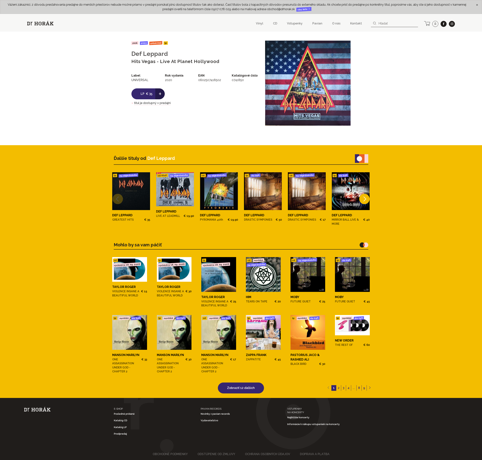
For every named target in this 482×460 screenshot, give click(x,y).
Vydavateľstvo (209, 420)
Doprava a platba (314, 454)
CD (275, 23)
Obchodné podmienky (170, 454)
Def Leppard (149, 53)
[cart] (427, 23)
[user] (435, 24)
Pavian (317, 23)
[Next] (364, 199)
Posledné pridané (124, 413)
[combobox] (394, 23)
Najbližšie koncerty (298, 417)
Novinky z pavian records (215, 413)
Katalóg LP (120, 427)
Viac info (302, 9)
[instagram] (452, 24)
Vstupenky (295, 23)
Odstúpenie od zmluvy (216, 454)
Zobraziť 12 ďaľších (241, 388)
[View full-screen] (345, 46)
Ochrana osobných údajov (267, 454)
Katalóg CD (120, 420)
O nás (336, 23)
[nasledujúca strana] (370, 388)
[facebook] (444, 24)
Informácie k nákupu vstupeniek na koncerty (313, 424)
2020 (144, 43)
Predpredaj (120, 433)
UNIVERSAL (155, 43)
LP (166, 43)
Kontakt (356, 23)
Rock (134, 43)
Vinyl (259, 23)
